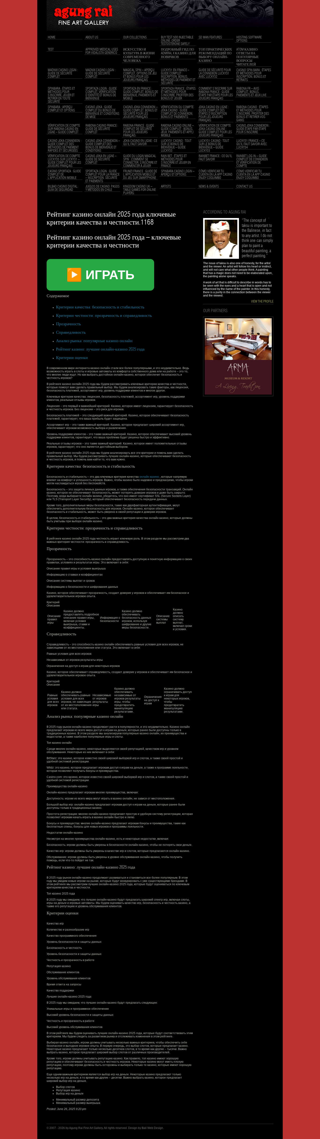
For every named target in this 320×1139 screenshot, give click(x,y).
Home (51, 37)
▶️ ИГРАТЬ (100, 275)
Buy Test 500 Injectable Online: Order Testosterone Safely (177, 41)
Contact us (244, 186)
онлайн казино (149, 476)
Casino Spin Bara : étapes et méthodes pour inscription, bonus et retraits (253, 75)
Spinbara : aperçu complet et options (61, 109)
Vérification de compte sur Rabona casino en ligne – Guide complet (64, 129)
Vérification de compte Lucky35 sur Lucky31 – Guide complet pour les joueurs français (64, 161)
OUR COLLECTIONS (135, 37)
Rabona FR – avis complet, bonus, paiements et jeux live (251, 92)
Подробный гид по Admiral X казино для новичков (178, 53)
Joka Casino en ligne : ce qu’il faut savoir (140, 142)
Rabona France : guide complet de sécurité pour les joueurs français (138, 130)
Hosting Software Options (249, 39)
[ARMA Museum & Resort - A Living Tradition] (238, 395)
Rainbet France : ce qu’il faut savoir (215, 158)
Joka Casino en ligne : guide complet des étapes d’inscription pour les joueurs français (214, 114)
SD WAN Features (210, 37)
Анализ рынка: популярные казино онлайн (94, 341)
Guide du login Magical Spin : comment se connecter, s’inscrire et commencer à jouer (140, 161)
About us (92, 37)
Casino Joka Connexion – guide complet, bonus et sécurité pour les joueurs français (140, 112)
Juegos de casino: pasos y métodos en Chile (102, 188)
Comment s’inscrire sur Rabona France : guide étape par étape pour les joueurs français (216, 93)
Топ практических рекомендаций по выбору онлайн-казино (215, 55)
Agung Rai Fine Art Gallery (86, 1128)
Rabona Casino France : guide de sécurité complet (102, 129)
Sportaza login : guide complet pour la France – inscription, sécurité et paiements (102, 176)
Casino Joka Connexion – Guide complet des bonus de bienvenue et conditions (103, 145)
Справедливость (71, 332)
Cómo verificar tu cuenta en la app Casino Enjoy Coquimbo (215, 175)
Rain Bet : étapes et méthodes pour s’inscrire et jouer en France (176, 161)
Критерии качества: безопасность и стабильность (100, 307)
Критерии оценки (72, 358)
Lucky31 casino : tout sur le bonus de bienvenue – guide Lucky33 (176, 145)
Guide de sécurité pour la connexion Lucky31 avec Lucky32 (215, 73)
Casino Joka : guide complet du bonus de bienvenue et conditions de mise (102, 112)
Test (51, 49)
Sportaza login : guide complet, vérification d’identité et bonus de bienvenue (101, 93)
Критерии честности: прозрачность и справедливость (104, 316)
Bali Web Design (152, 1128)
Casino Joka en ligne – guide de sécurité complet (101, 159)
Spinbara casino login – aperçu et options (177, 173)
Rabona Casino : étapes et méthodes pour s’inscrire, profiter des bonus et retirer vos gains (252, 114)
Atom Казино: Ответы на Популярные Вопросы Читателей (247, 57)
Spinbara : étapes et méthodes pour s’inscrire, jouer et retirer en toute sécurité (61, 95)
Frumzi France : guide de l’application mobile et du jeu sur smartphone (140, 175)
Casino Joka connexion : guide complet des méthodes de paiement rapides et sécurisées (64, 145)
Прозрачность (68, 324)
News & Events (209, 186)
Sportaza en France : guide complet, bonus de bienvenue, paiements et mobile (140, 93)
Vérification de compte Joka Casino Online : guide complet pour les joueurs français (215, 130)
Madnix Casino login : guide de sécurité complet (63, 73)
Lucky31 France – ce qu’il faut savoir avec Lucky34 (251, 144)
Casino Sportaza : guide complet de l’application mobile (64, 175)
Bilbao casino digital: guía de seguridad (63, 188)
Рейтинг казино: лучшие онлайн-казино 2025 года (100, 349)
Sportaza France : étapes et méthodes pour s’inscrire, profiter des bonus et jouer (178, 93)
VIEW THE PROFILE (262, 301)
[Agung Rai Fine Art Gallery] (160, 33)
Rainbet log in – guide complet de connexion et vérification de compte (252, 161)
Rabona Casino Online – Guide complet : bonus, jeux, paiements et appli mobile (177, 130)
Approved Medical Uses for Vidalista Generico (102, 51)
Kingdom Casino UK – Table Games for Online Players (139, 190)
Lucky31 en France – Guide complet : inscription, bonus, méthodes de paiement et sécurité (178, 77)
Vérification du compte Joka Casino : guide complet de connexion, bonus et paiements (177, 112)
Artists (166, 186)
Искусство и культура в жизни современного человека (139, 55)
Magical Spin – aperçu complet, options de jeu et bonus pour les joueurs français (140, 75)
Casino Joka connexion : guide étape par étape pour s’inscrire (253, 129)
